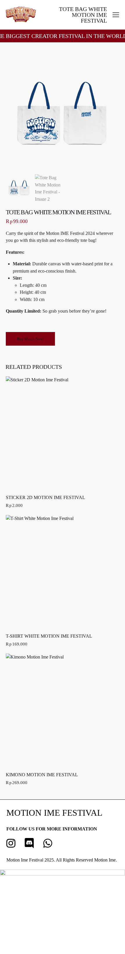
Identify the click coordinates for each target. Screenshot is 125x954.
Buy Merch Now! (30, 339)
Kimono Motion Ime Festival (42, 774)
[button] (115, 14)
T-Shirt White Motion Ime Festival (49, 636)
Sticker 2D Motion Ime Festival (45, 497)
